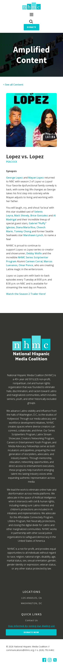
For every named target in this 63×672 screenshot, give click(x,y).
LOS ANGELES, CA (31, 598)
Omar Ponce (26, 265)
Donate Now (31, 632)
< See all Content (13, 84)
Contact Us (31, 620)
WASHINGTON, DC (31, 603)
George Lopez (14, 177)
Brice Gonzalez (39, 215)
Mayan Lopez (36, 177)
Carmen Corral (34, 261)
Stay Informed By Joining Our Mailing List (31, 626)
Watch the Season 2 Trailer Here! (26, 294)
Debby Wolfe (34, 253)
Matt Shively (21, 215)
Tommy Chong (22, 231)
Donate (31, 27)
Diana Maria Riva (25, 227)
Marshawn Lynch (33, 235)
